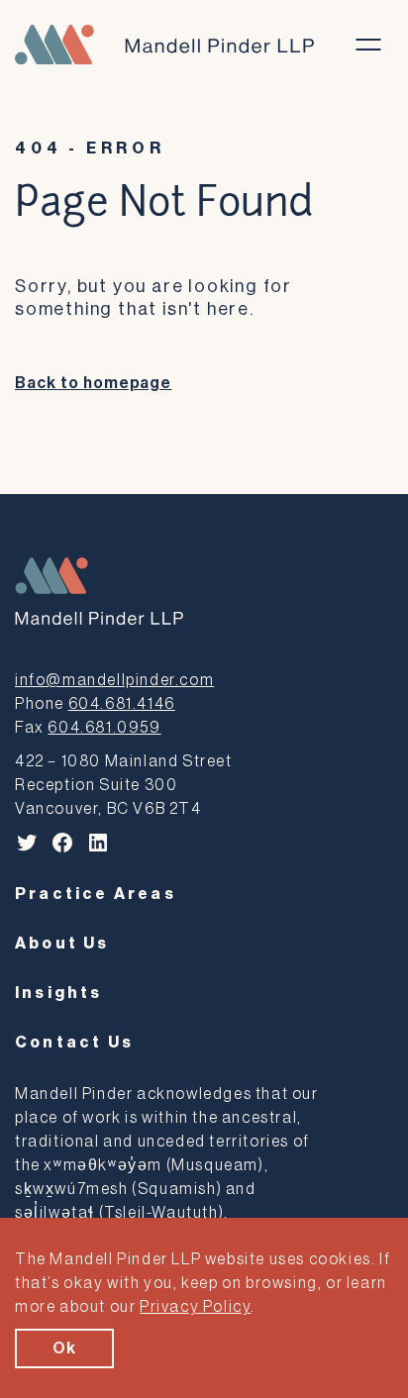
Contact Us (74, 1042)
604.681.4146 (121, 704)
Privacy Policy (195, 1307)
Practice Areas (95, 894)
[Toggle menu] (368, 44)
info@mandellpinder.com (114, 680)
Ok (64, 1348)
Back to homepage (93, 383)
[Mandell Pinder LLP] (164, 44)
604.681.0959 (104, 728)
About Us (62, 943)
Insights (59, 993)
